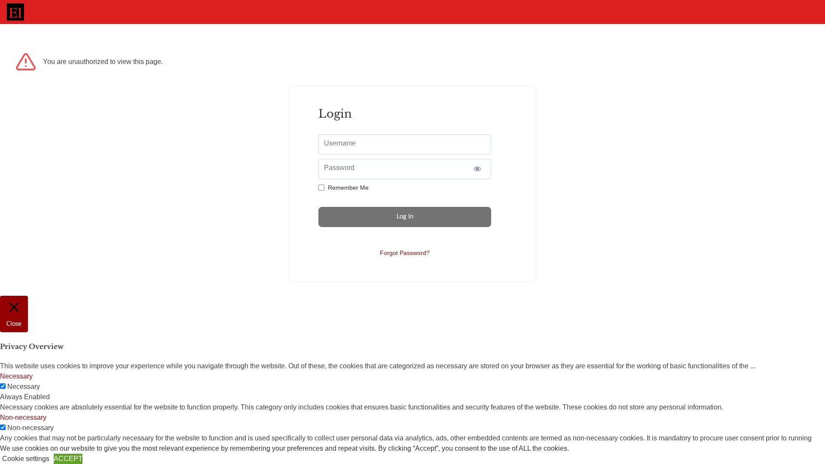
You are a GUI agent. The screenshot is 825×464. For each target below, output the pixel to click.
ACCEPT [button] (68, 458)
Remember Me (348, 187)
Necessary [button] (16, 376)
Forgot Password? (405, 252)
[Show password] (477, 169)
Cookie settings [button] (25, 458)
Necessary (23, 386)
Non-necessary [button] (23, 417)
